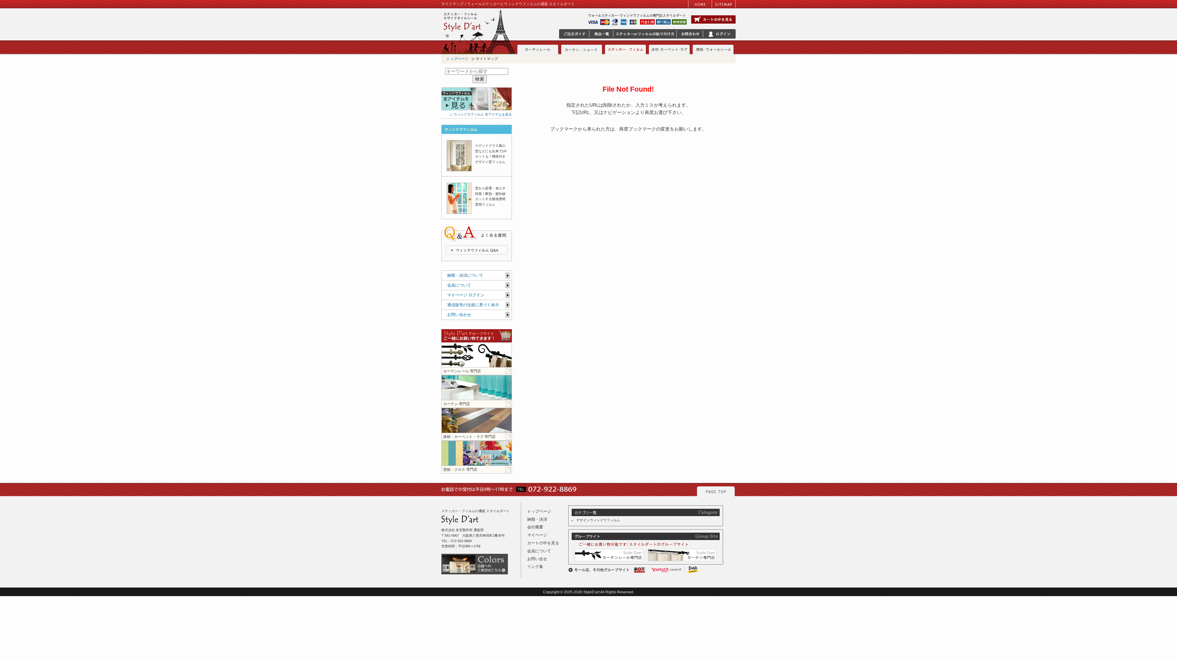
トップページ (457, 59)
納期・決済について (465, 275)
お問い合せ (537, 559)
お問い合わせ (459, 314)
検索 (479, 79)
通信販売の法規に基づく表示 (473, 304)
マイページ (537, 535)
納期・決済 (537, 519)
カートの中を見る (543, 543)
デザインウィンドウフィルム (598, 520)
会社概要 (535, 527)
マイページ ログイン (465, 295)
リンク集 (535, 566)
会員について (459, 285)
